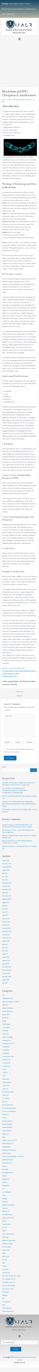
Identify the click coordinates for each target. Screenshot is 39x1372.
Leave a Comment (7, 99)
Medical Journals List (8, 841)
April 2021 (5, 954)
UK (3, 1298)
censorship (5, 1030)
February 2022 (6, 922)
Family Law (5, 1114)
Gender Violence (7, 1130)
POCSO (4, 1227)
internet (4, 1166)
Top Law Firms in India (8, 1285)
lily (3, 830)
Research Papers (6, 1247)
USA (3, 1305)
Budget (4, 1021)
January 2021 (6, 964)
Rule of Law (5, 1256)
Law (3, 1189)
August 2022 (5, 902)
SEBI (3, 1263)
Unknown (5, 835)
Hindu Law (5, 1134)
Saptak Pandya (13, 681)
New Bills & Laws (7, 1214)
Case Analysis (6, 1027)
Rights (4, 1253)
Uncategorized (6, 1302)
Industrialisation (6, 1147)
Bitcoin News (6, 1014)
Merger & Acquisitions (8, 1205)
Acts (3, 995)
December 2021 (6, 928)
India (3, 1137)
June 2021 (5, 947)
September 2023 (6, 889)
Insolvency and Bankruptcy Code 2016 (13, 1156)
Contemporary (6, 1063)
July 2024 (5, 873)
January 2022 (6, 925)
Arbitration (5, 1005)
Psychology (5, 1237)
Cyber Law (5, 1089)
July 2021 (5, 944)
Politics (4, 1231)
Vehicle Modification (8, 1311)
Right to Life (5, 1250)
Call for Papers (6, 1024)
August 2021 (5, 941)
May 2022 (5, 912)
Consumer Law (6, 1059)
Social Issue (5, 1269)
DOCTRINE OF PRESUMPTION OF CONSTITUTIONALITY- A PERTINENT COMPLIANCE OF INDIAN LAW (14, 790)
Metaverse (5, 1208)
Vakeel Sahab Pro (7, 1308)
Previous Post (20, 691)
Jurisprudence (6, 1185)
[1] (35, 616)
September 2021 (6, 938)
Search (4, 767)
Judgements (5, 1179)
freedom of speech (7, 1121)
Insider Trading (6, 1153)
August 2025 (5, 860)
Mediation (5, 1202)
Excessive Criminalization (9, 1111)
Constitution (5, 1053)
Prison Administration (8, 1234)
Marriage (4, 1198)
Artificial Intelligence (8, 1008)
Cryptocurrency (6, 1082)
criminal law (5, 1079)
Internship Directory (7, 1172)
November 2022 (6, 896)
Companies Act (6, 1040)
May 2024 (5, 880)
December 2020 (6, 967)
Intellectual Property (26, 99)
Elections (4, 1101)
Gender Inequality (7, 1124)
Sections (4, 1266)
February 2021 (6, 960)
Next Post (20, 696)
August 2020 (5, 980)
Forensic (4, 1118)
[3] (10, 652)
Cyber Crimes (6, 1085)
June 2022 (5, 909)
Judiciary (4, 1182)
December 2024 (6, 864)
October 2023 (6, 886)
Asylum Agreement (7, 1011)
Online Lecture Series (8, 1218)
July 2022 (5, 906)
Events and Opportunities (9, 1108)
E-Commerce (6, 1098)
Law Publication (6, 1192)
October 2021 (6, 935)
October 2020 (6, 973)
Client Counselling (7, 1037)
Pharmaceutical (6, 1224)
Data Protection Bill (7, 1092)
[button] (19, 39)
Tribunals (4, 1295)
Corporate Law (6, 1066)
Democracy (5, 1095)
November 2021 (6, 931)
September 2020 (6, 977)
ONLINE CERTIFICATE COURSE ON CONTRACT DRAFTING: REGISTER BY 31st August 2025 (18, 784)
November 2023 (6, 883)
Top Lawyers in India (8, 1289)
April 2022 (5, 915)
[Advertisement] (19, 61)
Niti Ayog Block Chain (10, 676)
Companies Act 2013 (8, 1043)
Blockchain (17, 99)
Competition (5, 1047)
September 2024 (6, 867)
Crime (4, 1076)
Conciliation (5, 1050)
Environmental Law (7, 1105)
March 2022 (5, 918)
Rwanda (4, 1260)
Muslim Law (5, 1211)
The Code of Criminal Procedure (11, 1276)
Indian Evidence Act (8, 1143)
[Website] (30, 743)
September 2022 (6, 899)
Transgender (5, 1292)
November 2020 (6, 970)
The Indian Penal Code (8, 1282)
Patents (4, 1221)
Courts (4, 1069)
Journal (4, 1176)
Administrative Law (7, 998)
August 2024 (5, 870)
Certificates (5, 1034)
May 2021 (5, 951)
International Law (7, 1163)
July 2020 (5, 983)
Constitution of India (8, 1056)
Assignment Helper (7, 825)
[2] (29, 623)
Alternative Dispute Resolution (10, 1001)
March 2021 (5, 957)
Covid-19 (4, 1072)
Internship (5, 1169)
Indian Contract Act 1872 (9, 1140)
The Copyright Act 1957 (9, 1279)
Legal (3, 1195)
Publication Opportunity (8, 1240)
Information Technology (9, 1150)
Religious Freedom (7, 1243)
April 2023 (5, 893)
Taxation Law (6, 1273)
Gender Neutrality (7, 1127)
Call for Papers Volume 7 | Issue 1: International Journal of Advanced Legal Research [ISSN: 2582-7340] (18, 9)
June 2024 (5, 876)
